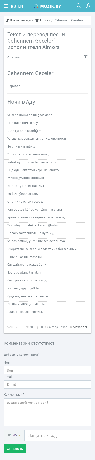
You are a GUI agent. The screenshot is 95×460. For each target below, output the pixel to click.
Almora (44, 20)
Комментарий (14, 394)
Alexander (80, 327)
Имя (7, 362)
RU (13, 6)
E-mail (8, 376)
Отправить (15, 448)
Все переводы (20, 20)
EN (20, 6)
